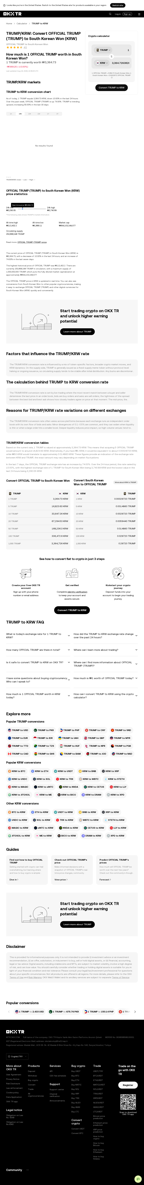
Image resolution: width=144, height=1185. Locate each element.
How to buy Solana (98, 1157)
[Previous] (9, 1012)
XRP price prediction (98, 1130)
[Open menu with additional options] (139, 14)
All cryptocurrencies (36, 1095)
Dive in (13, 879)
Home (9, 23)
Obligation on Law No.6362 (14, 1123)
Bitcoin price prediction (99, 1117)
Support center (57, 1089)
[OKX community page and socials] (27, 1170)
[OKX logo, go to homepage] (12, 14)
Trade (30, 1089)
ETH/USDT (98, 1080)
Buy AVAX (75, 1107)
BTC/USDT (98, 1076)
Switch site (117, 5)
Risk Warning (35, 977)
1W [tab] (29, 114)
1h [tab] (11, 114)
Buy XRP (75, 1094)
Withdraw (32, 1076)
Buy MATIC (76, 1085)
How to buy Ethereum (98, 1151)
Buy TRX (75, 1098)
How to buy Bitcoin (98, 1144)
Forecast (104, 879)
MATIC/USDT (99, 1085)
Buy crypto (33, 1080)
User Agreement (13, 1074)
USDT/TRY (98, 1071)
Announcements (57, 1101)
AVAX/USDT (98, 1107)
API (51, 1071)
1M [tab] (39, 114)
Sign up (127, 14)
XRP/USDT (98, 1098)
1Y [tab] (48, 114)
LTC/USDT (98, 1111)
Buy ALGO (76, 1103)
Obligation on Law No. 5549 (14, 1116)
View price (60, 879)
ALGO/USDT (98, 1103)
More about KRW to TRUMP (125, 482)
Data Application (14, 1097)
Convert (31, 1085)
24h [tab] (20, 114)
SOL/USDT (98, 1089)
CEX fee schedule (58, 1076)
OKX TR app (12, 1101)
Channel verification (55, 1095)
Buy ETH (75, 1080)
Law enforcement (14, 1088)
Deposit (31, 1071)
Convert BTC (77, 1133)
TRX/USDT (98, 1094)
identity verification (77, 592)
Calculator (22, 23)
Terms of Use (16, 977)
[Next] (135, 1012)
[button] (110, 14)
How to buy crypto (98, 1137)
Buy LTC (75, 1111)
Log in (118, 14)
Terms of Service (120, 977)
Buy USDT (76, 1071)
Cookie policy (12, 1092)
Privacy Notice (12, 1079)
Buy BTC (75, 1076)
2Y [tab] (57, 114)
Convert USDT (78, 1129)
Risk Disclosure (13, 1083)
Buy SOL (75, 1089)
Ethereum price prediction (100, 1124)
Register (128, 1085)
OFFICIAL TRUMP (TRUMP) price (32, 242)
